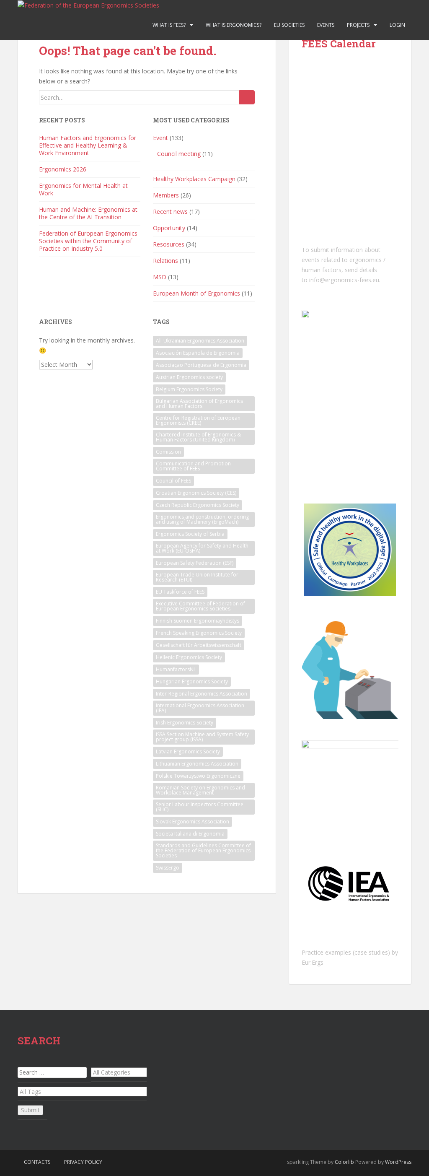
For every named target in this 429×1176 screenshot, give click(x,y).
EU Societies (289, 25)
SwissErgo (167, 867)
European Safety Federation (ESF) (194, 562)
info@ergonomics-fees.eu (344, 280)
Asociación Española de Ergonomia (198, 352)
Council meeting (179, 154)
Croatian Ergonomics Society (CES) (196, 492)
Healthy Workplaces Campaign (194, 179)
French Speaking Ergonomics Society (199, 632)
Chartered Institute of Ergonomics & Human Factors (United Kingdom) (198, 437)
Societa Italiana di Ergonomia (190, 833)
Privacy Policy (83, 1162)
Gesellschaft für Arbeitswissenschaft (198, 645)
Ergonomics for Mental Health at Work (83, 189)
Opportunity (169, 228)
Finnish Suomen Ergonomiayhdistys (197, 620)
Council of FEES (173, 480)
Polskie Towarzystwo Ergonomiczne (198, 775)
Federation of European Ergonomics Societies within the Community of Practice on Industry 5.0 (88, 240)
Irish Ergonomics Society (184, 722)
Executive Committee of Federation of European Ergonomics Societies (200, 606)
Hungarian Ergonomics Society (192, 681)
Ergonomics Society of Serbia (190, 533)
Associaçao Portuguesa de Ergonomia (201, 365)
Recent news (170, 211)
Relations (165, 261)
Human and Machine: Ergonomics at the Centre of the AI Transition (88, 213)
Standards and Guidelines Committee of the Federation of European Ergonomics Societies (203, 850)
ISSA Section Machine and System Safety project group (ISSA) (202, 737)
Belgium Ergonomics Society (189, 389)
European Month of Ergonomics (196, 293)
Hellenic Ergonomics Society (189, 657)
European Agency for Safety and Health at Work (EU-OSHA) (202, 548)
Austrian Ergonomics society (189, 377)
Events (325, 25)
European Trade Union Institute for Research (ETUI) (197, 577)
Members (166, 195)
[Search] (247, 97)
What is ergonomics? (233, 25)
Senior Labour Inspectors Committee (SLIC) (199, 807)
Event (160, 138)
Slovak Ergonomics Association (192, 821)
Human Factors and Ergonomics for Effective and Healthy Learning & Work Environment (87, 145)
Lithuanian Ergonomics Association (197, 763)
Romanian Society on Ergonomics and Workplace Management (200, 790)
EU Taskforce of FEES (180, 591)
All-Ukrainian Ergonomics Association (200, 340)
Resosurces (168, 244)
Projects (358, 25)
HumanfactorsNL (176, 669)
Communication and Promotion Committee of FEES (193, 466)
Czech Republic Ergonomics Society (197, 505)
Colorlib (344, 1162)
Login (397, 25)
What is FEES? (169, 25)
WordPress (398, 1162)
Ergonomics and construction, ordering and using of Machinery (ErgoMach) (202, 519)
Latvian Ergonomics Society (188, 751)
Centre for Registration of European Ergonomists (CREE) (198, 420)
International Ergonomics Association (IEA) (200, 708)
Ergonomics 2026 (62, 169)
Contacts (37, 1162)
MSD (159, 277)
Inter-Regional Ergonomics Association (201, 693)
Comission (168, 451)
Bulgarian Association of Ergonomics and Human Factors (199, 403)
